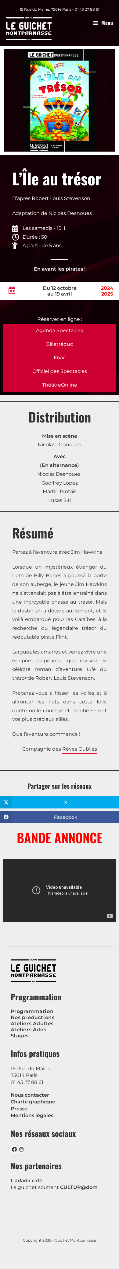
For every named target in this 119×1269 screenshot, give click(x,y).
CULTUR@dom (79, 1187)
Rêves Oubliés (79, 749)
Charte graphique (33, 1102)
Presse (19, 1109)
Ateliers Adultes (32, 1023)
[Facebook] (14, 1149)
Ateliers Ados (28, 1029)
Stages (20, 1036)
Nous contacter (30, 1095)
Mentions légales (32, 1115)
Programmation (32, 1011)
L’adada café (26, 1180)
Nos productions (33, 1017)
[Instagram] (21, 1149)
